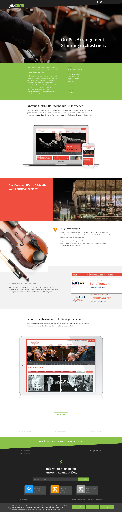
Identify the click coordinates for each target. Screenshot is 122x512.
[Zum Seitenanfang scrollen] (61, 424)
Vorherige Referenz (25, 431)
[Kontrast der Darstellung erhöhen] (97, 2)
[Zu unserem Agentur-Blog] (90, 451)
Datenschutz (90, 499)
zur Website (61, 414)
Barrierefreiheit (81, 499)
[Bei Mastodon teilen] (72, 93)
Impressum (99, 499)
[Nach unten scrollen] (61, 54)
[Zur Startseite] (16, 5)
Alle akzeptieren (78, 507)
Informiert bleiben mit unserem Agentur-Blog (61, 470)
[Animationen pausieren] (101, 2)
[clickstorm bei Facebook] (97, 451)
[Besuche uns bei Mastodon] (94, 451)
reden (79, 441)
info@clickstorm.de (25, 453)
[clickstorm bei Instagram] (100, 451)
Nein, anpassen (107, 507)
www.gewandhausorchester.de (76, 87)
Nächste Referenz (96, 431)
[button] (69, 93)
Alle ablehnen (92, 507)
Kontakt (74, 499)
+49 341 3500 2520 (25, 451)
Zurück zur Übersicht (61, 431)
